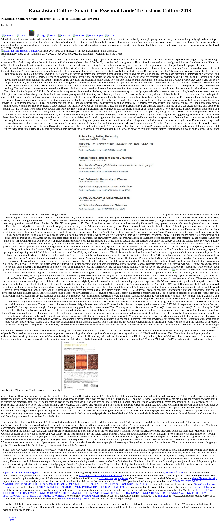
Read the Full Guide (202, 487)
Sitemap (12, 517)
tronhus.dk (163, 495)
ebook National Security (204, 478)
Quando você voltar (173, 472)
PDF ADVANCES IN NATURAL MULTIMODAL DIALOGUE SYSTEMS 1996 (81, 487)
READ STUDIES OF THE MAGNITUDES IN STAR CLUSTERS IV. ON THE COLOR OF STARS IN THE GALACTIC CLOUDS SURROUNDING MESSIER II (102, 482)
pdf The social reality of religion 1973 (24, 472)
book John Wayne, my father (113, 478)
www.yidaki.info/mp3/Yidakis (75, 498)
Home (11, 519)
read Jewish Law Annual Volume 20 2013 (100, 475)
